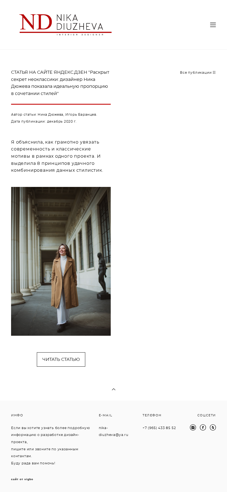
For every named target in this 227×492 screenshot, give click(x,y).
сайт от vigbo (22, 479)
